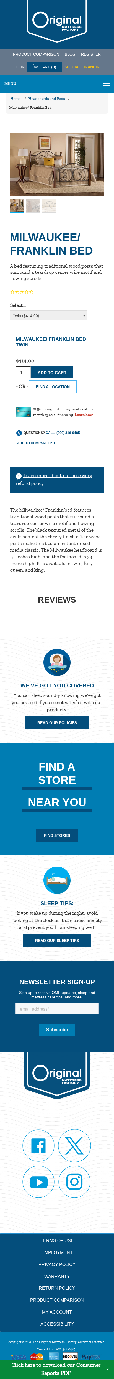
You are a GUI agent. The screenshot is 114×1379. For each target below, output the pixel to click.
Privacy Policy (57, 1264)
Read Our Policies (57, 723)
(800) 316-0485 (65, 1349)
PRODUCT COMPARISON (36, 54)
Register (91, 54)
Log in (18, 67)
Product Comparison (57, 1300)
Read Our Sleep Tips (57, 940)
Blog (70, 54)
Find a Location (53, 386)
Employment (57, 1252)
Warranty (57, 1276)
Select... (18, 305)
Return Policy (57, 1288)
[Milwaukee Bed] (17, 206)
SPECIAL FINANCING (83, 67)
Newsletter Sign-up (57, 982)
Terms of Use (57, 1240)
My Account (57, 1312)
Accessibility (57, 1324)
